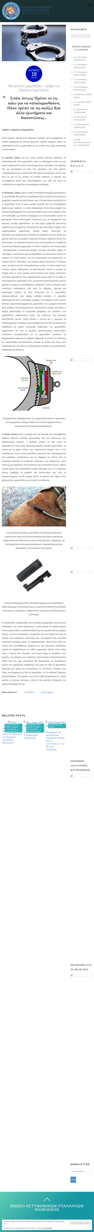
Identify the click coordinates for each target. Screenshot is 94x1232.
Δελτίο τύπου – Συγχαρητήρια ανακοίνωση (31, 735)
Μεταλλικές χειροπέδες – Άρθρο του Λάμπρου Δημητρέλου (34, 88)
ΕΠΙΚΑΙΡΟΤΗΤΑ (11, 731)
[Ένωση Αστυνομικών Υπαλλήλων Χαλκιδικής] (28, 18)
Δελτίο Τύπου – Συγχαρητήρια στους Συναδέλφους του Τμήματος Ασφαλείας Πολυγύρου (12, 735)
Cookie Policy (47, 1228)
